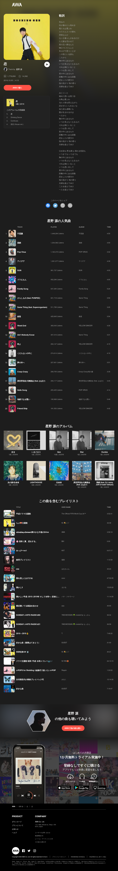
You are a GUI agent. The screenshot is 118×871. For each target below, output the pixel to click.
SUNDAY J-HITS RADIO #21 (28, 624)
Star (82, 452)
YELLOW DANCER (85, 325)
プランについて (17, 825)
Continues (14, 121)
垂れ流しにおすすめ (24, 578)
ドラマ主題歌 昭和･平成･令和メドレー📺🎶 (34, 661)
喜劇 (19, 242)
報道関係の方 (39, 836)
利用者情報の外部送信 (78, 857)
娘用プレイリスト (23, 559)
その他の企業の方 (40, 842)
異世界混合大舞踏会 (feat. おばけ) (31, 381)
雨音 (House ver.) (17, 124)
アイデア (21, 261)
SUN (19, 270)
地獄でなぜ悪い (23, 399)
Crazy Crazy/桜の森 (86, 371)
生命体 (59, 482)
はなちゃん (66, 569)
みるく (64, 679)
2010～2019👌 (22, 633)
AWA (63, 532)
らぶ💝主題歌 (22, 523)
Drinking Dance (16, 117)
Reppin (64, 670)
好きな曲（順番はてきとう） (28, 642)
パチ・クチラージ (68, 596)
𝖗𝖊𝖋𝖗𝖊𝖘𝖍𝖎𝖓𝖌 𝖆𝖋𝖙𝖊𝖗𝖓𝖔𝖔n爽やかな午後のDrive (32, 532)
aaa (63, 606)
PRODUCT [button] (17, 816)
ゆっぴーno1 (21, 550)
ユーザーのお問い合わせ (42, 832)
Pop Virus (21, 252)
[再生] (47, 64)
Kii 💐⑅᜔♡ (65, 523)
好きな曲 (20, 688)
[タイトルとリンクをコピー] (62, 205)
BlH (63, 541)
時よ (19, 344)
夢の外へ (21, 362)
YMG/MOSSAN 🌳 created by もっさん (76, 615)
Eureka (105, 452)
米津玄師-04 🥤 (22, 651)
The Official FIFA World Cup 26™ (74, 513)
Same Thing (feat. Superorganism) (32, 307)
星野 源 (19, 69)
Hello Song (22, 390)
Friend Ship (22, 408)
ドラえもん (22, 279)
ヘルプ (14, 832)
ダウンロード (17, 821)
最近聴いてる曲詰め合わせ (27, 605)
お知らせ (15, 829)
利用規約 (45, 857)
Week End (21, 325)
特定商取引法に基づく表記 (97, 857)
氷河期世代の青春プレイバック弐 (30, 679)
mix (17, 569)
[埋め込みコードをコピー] (70, 205)
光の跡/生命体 (13, 482)
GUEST (64, 642)
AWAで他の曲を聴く (73, 728)
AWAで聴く (17, 87)
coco (63, 578)
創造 (19, 316)
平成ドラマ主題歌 (23, 513)
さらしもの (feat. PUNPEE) (28, 298)
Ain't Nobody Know (25, 334)
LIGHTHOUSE (36, 482)
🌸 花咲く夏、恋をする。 (26, 541)
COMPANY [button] (40, 816)
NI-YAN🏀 (65, 661)
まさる (64, 587)
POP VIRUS (83, 252)
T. (62, 633)
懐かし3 (19, 587)
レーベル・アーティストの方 (44, 839)
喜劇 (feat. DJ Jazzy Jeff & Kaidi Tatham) (104, 483)
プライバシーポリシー (59, 857)
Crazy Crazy (22, 371)
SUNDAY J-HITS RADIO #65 (28, 615)
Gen (59, 452)
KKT (63, 550)
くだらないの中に (24, 353)
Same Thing (83, 298)
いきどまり (36, 452)
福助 (63, 559)
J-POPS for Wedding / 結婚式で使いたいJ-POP (36, 670)
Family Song (22, 288)
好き (13, 452)
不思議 (20, 233)
